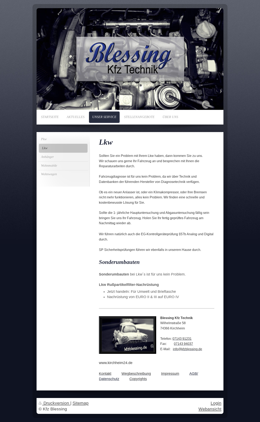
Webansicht (209, 409)
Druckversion (56, 403)
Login (216, 403)
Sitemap (81, 403)
